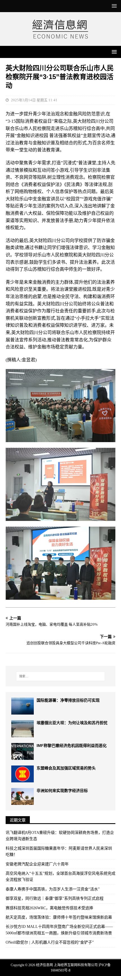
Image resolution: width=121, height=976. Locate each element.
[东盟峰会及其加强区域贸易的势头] (22, 773)
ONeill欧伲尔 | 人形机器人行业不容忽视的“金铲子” (50, 942)
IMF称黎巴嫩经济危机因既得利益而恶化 (72, 745)
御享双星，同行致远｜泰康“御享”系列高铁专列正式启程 (55, 898)
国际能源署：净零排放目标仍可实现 (68, 700)
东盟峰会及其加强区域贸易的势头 (66, 768)
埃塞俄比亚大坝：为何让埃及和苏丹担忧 (72, 722)
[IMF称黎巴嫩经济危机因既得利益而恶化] (22, 751)
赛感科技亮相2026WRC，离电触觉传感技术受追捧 (49, 908)
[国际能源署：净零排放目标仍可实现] (22, 706)
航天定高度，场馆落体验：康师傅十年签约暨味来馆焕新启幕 (59, 917)
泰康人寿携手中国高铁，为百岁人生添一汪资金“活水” (53, 889)
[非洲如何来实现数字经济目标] (22, 796)
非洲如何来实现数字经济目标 (62, 790)
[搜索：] (60, 676)
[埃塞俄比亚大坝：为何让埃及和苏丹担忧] (22, 728)
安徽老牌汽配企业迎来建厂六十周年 (37, 864)
